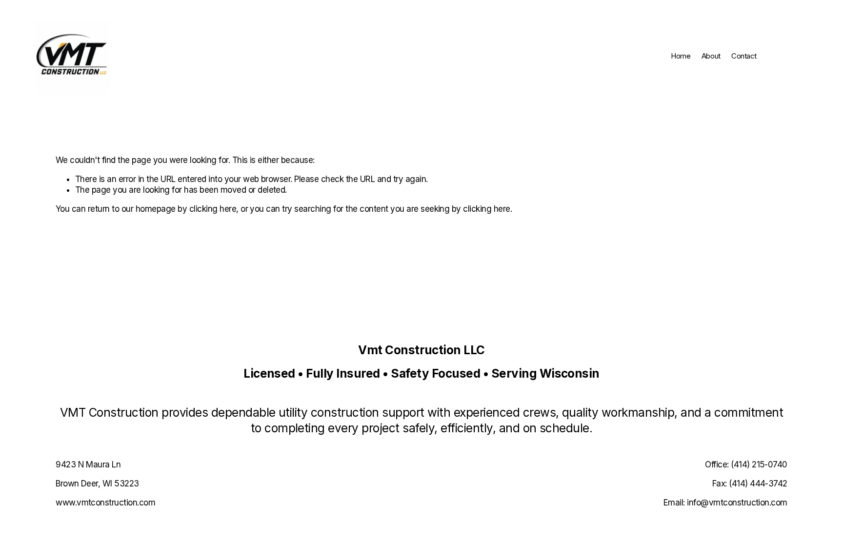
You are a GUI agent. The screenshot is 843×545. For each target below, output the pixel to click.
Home (680, 56)
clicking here (212, 209)
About (711, 56)
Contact (744, 56)
